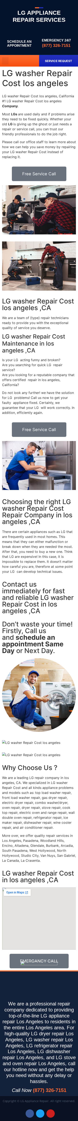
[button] (5, 61)
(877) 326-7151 (56, 45)
